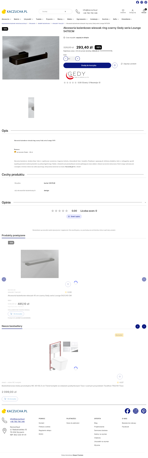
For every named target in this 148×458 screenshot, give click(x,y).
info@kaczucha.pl (90, 10)
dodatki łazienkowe (44, 23)
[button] (70, 11)
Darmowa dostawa (100, 430)
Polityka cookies (44, 427)
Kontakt (41, 423)
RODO (41, 434)
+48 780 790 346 (90, 13)
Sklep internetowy (72, 455)
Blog (95, 423)
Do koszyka (18, 314)
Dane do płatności (73, 423)
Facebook (125, 427)
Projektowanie (99, 427)
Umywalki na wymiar (101, 441)
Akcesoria (32, 23)
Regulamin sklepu (45, 430)
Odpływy (97, 438)
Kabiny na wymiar (100, 434)
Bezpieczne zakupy (129, 423)
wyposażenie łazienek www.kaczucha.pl (14, 23)
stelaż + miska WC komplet (11, 382)
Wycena (97, 445)
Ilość (65, 55)
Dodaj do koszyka (88, 65)
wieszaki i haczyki (58, 23)
